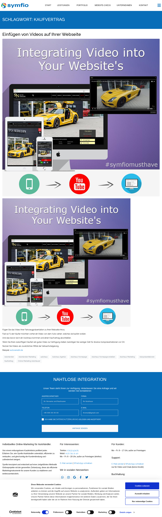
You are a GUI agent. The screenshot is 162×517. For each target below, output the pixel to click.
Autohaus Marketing (127, 357)
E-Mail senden (66, 463)
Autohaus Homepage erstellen (103, 357)
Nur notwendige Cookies (142, 501)
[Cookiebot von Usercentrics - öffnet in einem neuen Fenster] (15, 512)
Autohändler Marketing (27, 357)
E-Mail (84, 408)
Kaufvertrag (9, 361)
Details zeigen (125, 512)
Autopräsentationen (147, 357)
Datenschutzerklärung (67, 419)
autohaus (44, 357)
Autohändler (9, 357)
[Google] (74, 477)
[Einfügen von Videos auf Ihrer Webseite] (81, 117)
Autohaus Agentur (59, 357)
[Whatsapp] (62, 477)
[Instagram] (68, 477)
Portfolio (82, 5)
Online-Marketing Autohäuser (29, 361)
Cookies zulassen (142, 486)
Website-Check (103, 5)
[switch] (68, 512)
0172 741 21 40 (71, 453)
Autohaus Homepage (79, 357)
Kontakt (143, 5)
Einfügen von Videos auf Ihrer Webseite (41, 34)
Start (48, 5)
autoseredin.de (16, 350)
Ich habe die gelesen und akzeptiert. (73, 419)
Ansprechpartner (50, 396)
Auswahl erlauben (142, 494)
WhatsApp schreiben (83, 463)
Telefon (45, 408)
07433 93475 (73, 450)
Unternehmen (124, 5)
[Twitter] (86, 477)
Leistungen (63, 5)
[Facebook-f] (80, 477)
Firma (83, 396)
